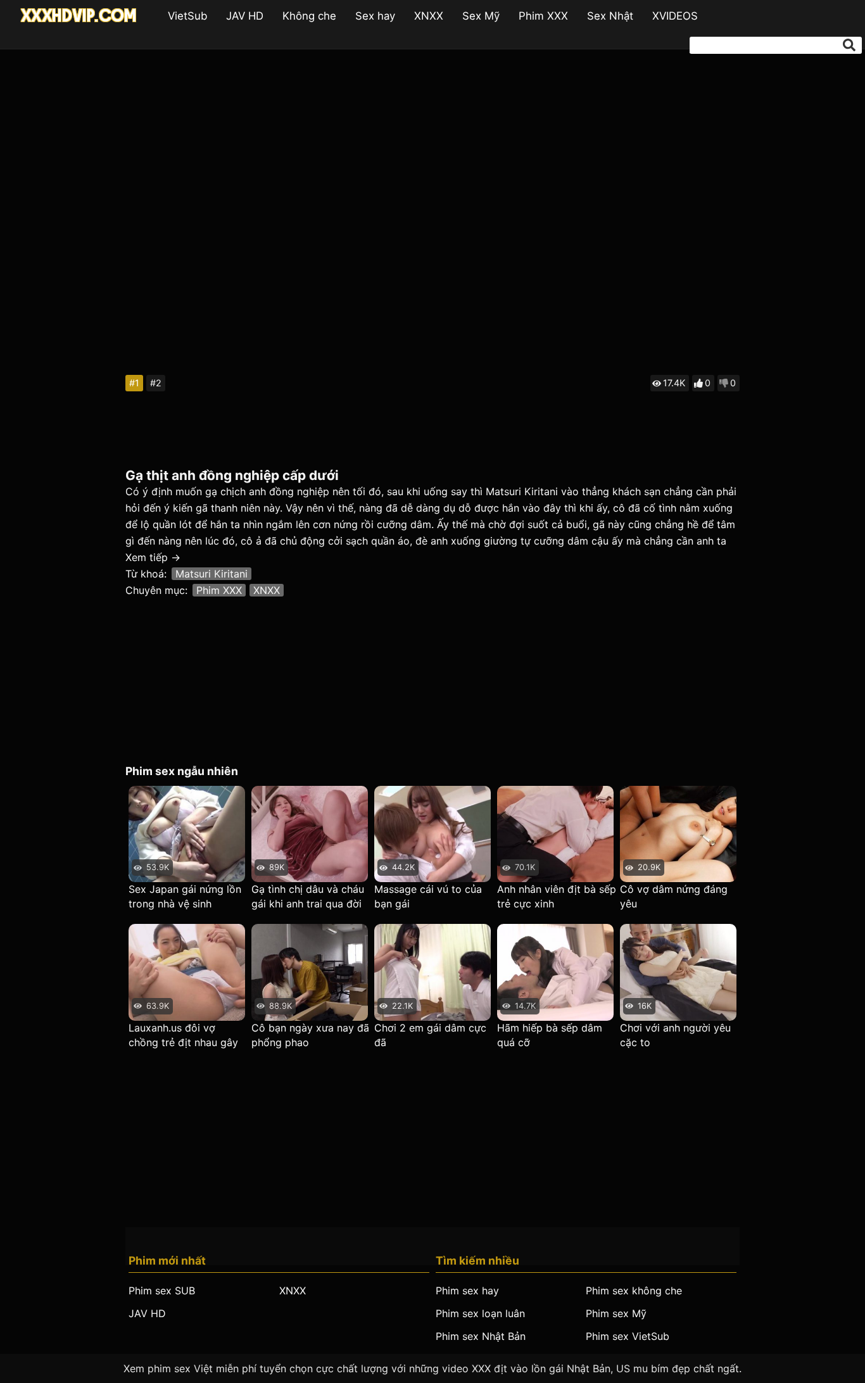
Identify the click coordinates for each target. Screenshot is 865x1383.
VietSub (187, 15)
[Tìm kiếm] (849, 45)
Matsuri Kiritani (211, 573)
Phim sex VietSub (627, 1336)
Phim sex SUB (162, 1290)
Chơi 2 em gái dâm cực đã (430, 1035)
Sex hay (375, 15)
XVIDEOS (675, 15)
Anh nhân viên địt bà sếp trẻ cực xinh (556, 896)
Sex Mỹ (481, 15)
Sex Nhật (610, 15)
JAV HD (244, 15)
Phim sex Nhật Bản (481, 1336)
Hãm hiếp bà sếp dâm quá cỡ (549, 1035)
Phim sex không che (634, 1290)
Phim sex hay (467, 1290)
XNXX (428, 15)
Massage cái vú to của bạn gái (428, 896)
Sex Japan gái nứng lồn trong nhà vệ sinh (185, 896)
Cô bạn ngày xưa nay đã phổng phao (310, 1035)
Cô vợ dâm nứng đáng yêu (674, 896)
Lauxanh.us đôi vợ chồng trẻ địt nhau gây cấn (183, 1035)
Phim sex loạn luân (480, 1313)
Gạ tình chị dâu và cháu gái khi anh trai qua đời (307, 896)
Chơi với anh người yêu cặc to (675, 1035)
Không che (309, 15)
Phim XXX (543, 15)
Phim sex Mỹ (616, 1313)
